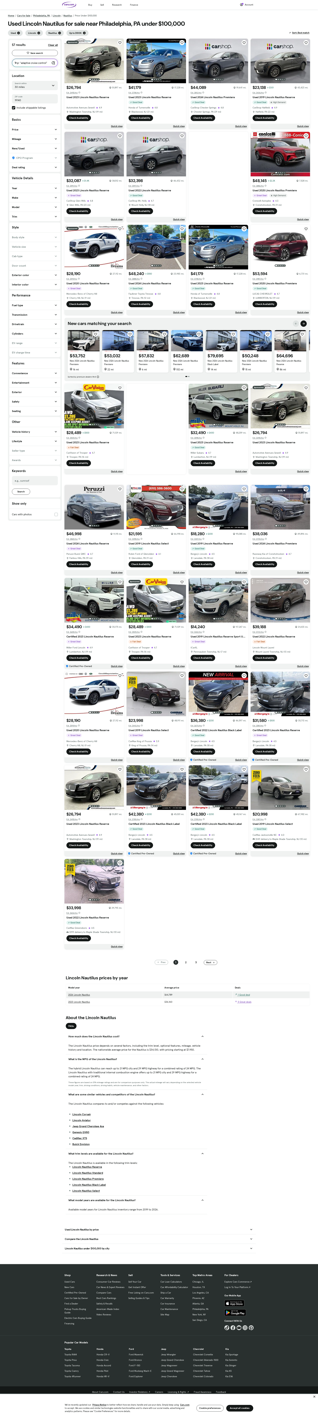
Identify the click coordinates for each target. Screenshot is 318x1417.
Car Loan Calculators (171, 1281)
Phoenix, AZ (198, 1298)
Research (117, 4)
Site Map (164, 1314)
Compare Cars (103, 1292)
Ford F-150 (134, 1365)
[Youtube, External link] (239, 1327)
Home (11, 15)
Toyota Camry (71, 1370)
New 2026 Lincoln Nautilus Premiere (82, 362)
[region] (159, 1405)
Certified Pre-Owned (75, 1292)
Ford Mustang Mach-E (140, 1370)
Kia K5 (228, 1370)
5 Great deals (244, 1001)
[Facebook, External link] (233, 1327)
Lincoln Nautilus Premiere (88, 1178)
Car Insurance (167, 1303)
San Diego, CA (199, 1320)
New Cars (69, 1287)
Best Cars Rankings (106, 1298)
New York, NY (199, 1314)
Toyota (67, 1349)
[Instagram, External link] (245, 1327)
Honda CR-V (103, 1354)
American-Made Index (107, 1309)
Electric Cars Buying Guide (78, 1318)
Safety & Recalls (104, 1303)
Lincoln (57, 15)
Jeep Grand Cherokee (172, 1359)
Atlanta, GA (198, 1303)
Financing (69, 1323)
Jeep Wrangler (168, 1354)
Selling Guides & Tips (138, 1298)
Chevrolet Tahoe (201, 1370)
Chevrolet (198, 1349)
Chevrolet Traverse (202, 1365)
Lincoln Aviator (81, 1120)
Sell (102, 4)
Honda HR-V (103, 1376)
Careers (159, 1391)
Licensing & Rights (177, 1391)
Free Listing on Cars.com (141, 1292)
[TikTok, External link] (226, 1327)
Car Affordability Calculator (174, 1287)
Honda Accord (104, 1365)
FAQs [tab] (71, 1026)
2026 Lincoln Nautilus (79, 994)
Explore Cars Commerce (237, 1281)
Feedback (221, 1391)
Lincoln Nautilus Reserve (87, 1166)
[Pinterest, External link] (251, 1327)
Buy (90, 4)
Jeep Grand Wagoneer (172, 1370)
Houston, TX (198, 1287)
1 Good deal (243, 994)
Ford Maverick (136, 1354)
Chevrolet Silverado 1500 (205, 1359)
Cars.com (184, 1404)
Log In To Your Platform (236, 1287)
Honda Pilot (102, 1370)
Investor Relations (138, 1391)
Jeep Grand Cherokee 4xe (88, 1126)
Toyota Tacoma (72, 1365)
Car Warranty (167, 1298)
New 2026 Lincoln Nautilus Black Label (220, 362)
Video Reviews (103, 1314)
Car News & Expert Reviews (110, 1287)
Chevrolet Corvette (203, 1354)
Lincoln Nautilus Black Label (89, 1184)
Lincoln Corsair (81, 1114)
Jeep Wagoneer (169, 1365)
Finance (134, 4)
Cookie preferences (210, 1408)
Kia (227, 1349)
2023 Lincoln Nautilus (79, 1001)
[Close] (314, 1396)
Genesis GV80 (80, 1132)
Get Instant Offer (137, 1287)
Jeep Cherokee (169, 1376)
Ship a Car (165, 1292)
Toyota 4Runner (72, 1376)
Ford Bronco (135, 1359)
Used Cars (69, 1281)
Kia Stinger (230, 1365)
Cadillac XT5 (79, 1138)
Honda (100, 1349)
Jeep (163, 1349)
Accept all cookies (240, 1408)
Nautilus (67, 15)
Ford (131, 1349)
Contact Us (119, 1391)
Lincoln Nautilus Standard (87, 1172)
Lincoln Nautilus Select (86, 1190)
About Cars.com (100, 1391)
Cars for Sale (23, 15)
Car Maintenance (169, 1309)
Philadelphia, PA (41, 15)
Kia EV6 (229, 1376)
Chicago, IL (198, 1281)
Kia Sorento (231, 1359)
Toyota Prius (70, 1359)
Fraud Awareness (202, 1391)
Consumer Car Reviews (108, 1281)
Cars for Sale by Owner (76, 1298)
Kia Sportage (231, 1354)
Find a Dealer (71, 1303)
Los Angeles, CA (200, 1292)
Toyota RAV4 (70, 1354)
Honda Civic (103, 1359)
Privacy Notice (99, 1404)
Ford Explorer (136, 1376)
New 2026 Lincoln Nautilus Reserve (288, 362)
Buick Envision (81, 1144)
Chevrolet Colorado (203, 1376)
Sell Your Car (134, 1281)
